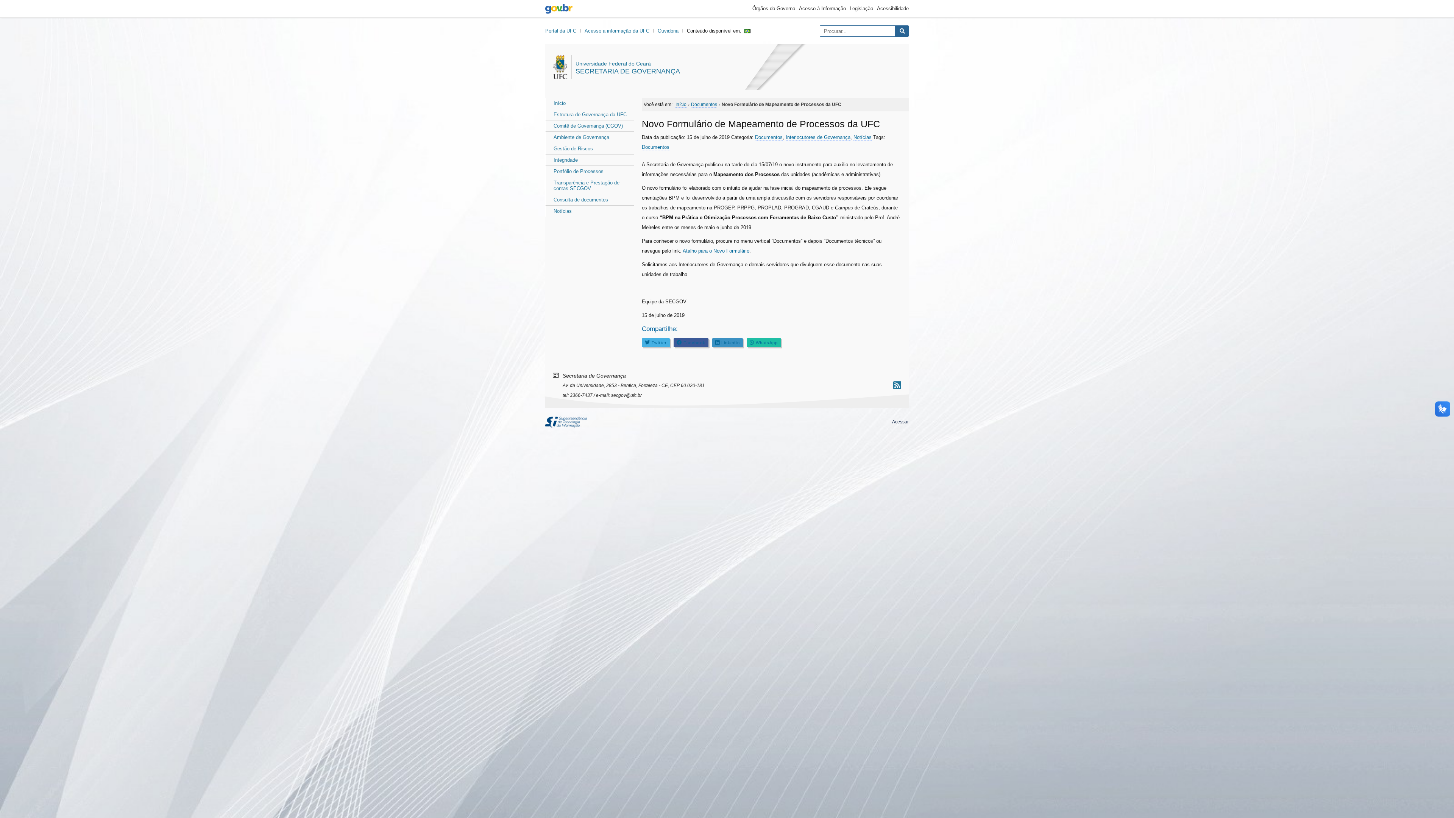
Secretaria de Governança (628, 71)
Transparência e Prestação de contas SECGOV (586, 185)
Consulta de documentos (581, 200)
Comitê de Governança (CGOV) (588, 126)
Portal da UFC (560, 31)
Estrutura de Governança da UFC (590, 114)
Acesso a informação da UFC (617, 31)
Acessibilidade (893, 8)
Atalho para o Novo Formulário (716, 251)
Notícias (563, 211)
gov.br (559, 9)
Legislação (861, 8)
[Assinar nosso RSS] (897, 385)
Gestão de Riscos (573, 148)
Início (560, 103)
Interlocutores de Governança (818, 137)
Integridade (566, 160)
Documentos (769, 137)
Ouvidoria (668, 31)
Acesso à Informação (822, 8)
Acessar (900, 422)
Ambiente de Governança (581, 137)
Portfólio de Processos (579, 171)
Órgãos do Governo (773, 8)
